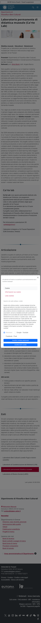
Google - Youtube (22, 332)
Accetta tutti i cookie (20, 345)
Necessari (9, 332)
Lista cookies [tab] (9, 296)
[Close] (37, 277)
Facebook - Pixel (11, 336)
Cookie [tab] (7, 288)
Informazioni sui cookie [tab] (13, 292)
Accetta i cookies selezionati (20, 340)
